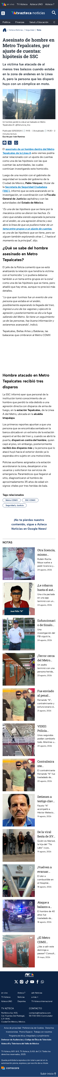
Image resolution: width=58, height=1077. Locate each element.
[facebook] (37, 982)
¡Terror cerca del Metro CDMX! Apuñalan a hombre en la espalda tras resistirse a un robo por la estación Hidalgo (46, 658)
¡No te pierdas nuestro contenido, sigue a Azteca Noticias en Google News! (29, 524)
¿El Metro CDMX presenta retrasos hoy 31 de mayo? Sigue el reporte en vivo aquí (45, 940)
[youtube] (32, 982)
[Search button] (54, 13)
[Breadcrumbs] (6, 30)
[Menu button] (3, 13)
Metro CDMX (12, 500)
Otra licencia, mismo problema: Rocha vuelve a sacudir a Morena (46, 552)
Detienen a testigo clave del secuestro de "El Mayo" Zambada (46, 799)
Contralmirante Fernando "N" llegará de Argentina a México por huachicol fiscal (46, 763)
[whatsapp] (42, 982)
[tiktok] (27, 982)
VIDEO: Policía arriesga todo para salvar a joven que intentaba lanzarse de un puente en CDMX (46, 728)
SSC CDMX (30, 500)
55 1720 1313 (34, 1016)
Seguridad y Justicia (15, 505)
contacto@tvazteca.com (40, 1013)
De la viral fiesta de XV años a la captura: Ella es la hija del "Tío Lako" (45, 834)
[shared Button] (16, 143)
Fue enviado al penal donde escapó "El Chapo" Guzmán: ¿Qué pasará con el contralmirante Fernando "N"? (45, 693)
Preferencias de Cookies (33, 1028)
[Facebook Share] (4, 143)
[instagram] (21, 982)
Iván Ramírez (19, 137)
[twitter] (16, 982)
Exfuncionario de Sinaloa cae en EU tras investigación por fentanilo (46, 623)
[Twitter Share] (10, 143)
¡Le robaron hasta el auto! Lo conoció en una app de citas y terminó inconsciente (46, 587)
